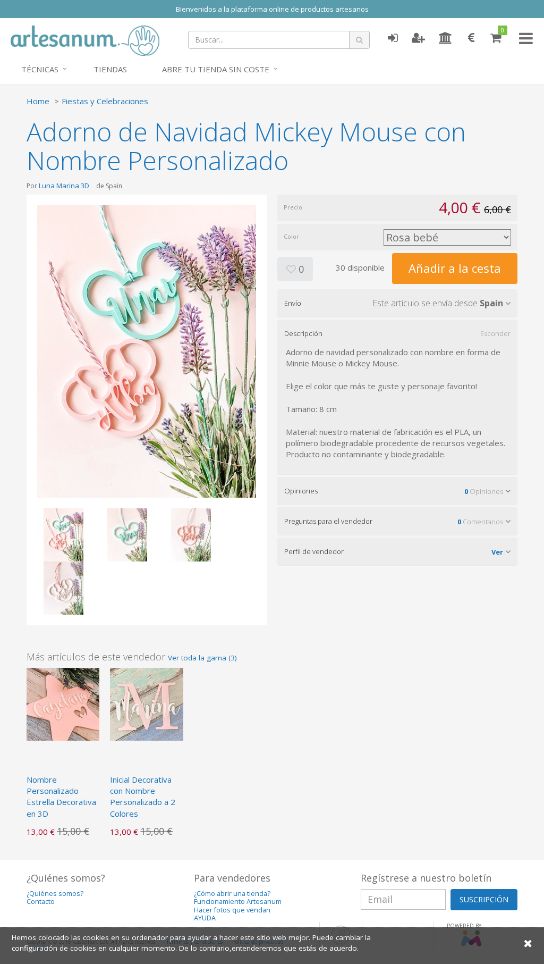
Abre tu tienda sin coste (215, 69)
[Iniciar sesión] (392, 38)
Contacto (41, 901)
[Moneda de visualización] (471, 38)
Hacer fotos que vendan (232, 910)
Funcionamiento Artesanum (238, 901)
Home (38, 101)
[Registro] (418, 38)
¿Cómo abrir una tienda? (232, 893)
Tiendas (110, 69)
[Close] (528, 943)
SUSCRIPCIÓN (484, 899)
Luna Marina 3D (64, 185)
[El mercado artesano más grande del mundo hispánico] (85, 39)
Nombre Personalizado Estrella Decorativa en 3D (61, 796)
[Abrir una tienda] (445, 38)
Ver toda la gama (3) (202, 658)
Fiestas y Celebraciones (105, 101)
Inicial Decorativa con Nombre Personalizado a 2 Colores (142, 796)
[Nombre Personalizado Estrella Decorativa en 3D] (63, 703)
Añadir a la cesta (455, 268)
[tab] (397, 303)
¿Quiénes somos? (55, 893)
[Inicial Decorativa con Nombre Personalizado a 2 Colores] (146, 703)
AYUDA (205, 918)
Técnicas (39, 69)
